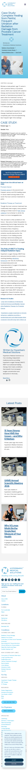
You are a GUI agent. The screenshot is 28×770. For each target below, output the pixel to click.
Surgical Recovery (6, 659)
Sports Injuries (5, 663)
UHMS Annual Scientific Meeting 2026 (13, 483)
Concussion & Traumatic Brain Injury (11, 655)
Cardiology (4, 718)
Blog (2, 696)
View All (3, 671)
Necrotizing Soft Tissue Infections (10, 643)
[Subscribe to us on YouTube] (12, 580)
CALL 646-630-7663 (9, 702)
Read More (6, 378)
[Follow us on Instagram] (2, 580)
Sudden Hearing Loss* (7, 649)
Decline (14, 763)
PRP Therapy (4, 682)
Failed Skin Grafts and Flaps (8, 647)
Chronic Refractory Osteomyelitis (10, 645)
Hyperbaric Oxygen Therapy (9, 50)
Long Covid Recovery (7, 657)
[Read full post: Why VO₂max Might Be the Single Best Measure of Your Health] (14, 520)
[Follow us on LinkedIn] (9, 580)
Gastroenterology (6, 722)
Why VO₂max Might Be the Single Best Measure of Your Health (12, 531)
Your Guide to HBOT (6, 694)
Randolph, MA (5, 626)
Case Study (18, 52)
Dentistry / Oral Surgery (7, 720)
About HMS (4, 599)
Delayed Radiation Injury (8, 52)
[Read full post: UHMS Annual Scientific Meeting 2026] (14, 475)
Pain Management (6, 730)
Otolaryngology (5, 728)
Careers (3, 601)
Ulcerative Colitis (5, 667)
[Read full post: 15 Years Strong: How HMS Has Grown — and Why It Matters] (14, 425)
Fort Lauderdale (5, 610)
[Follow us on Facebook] (6, 580)
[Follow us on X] (15, 580)
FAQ (2, 698)
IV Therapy (4, 684)
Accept (14, 760)
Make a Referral (8, 710)
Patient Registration (6, 690)
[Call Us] (21, 5)
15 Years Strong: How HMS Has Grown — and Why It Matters (13, 434)
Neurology (4, 726)
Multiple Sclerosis (6, 669)
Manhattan (4, 618)
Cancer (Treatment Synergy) (9, 661)
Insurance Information (7, 692)
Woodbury (4, 620)
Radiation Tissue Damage (8, 48)
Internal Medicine (6, 724)
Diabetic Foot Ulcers (6, 637)
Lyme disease (5, 665)
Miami (2, 612)
